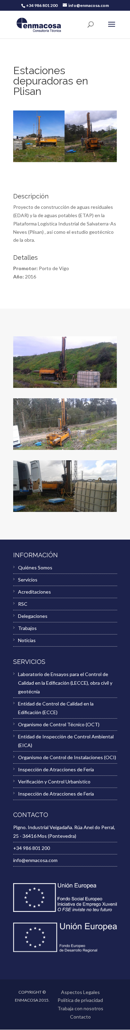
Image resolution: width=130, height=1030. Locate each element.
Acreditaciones (34, 592)
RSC (22, 604)
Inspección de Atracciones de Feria (56, 769)
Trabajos (27, 628)
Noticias (27, 640)
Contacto (80, 1017)
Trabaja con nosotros (80, 1008)
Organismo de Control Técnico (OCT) (58, 724)
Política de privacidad (80, 1000)
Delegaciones (32, 616)
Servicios (27, 580)
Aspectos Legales (80, 992)
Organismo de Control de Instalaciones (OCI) (67, 757)
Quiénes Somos (35, 567)
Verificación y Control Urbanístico (54, 781)
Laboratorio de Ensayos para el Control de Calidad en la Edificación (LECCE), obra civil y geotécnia (65, 682)
